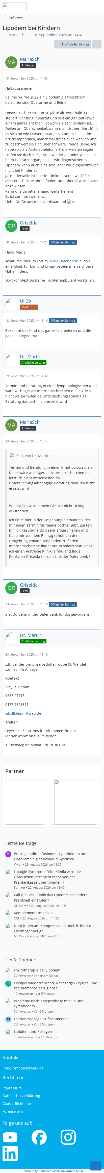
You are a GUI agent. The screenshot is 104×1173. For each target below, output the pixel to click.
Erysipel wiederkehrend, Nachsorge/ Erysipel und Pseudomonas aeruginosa (55, 986)
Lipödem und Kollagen (33, 1031)
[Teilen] (96, 44)
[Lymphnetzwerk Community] (15, 6)
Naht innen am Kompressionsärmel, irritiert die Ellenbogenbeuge (54, 928)
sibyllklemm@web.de (23, 713)
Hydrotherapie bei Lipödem (37, 970)
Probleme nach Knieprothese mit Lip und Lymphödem (49, 1004)
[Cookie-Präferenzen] (95, 1165)
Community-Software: (52, 1171)
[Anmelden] (85, 6)
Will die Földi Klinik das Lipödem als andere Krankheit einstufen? (51, 897)
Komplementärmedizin (33, 912)
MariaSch (16, 34)
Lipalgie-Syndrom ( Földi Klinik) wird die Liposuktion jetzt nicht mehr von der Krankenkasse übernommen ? (47, 876)
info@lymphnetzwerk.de (23, 1068)
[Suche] (72, 6)
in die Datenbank (63, 261)
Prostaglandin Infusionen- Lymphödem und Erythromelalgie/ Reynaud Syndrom (51, 856)
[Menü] (97, 6)
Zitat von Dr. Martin (32, 455)
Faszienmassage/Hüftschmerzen (41, 1018)
